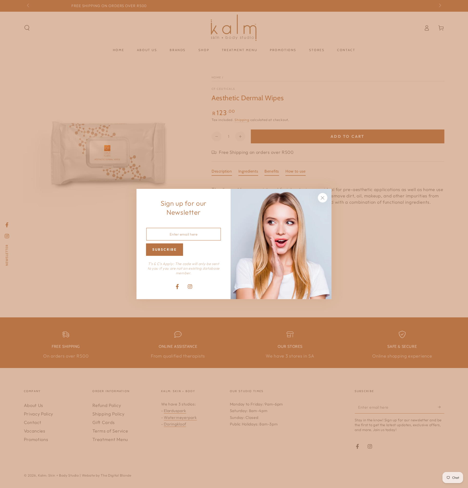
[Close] (322, 198)
